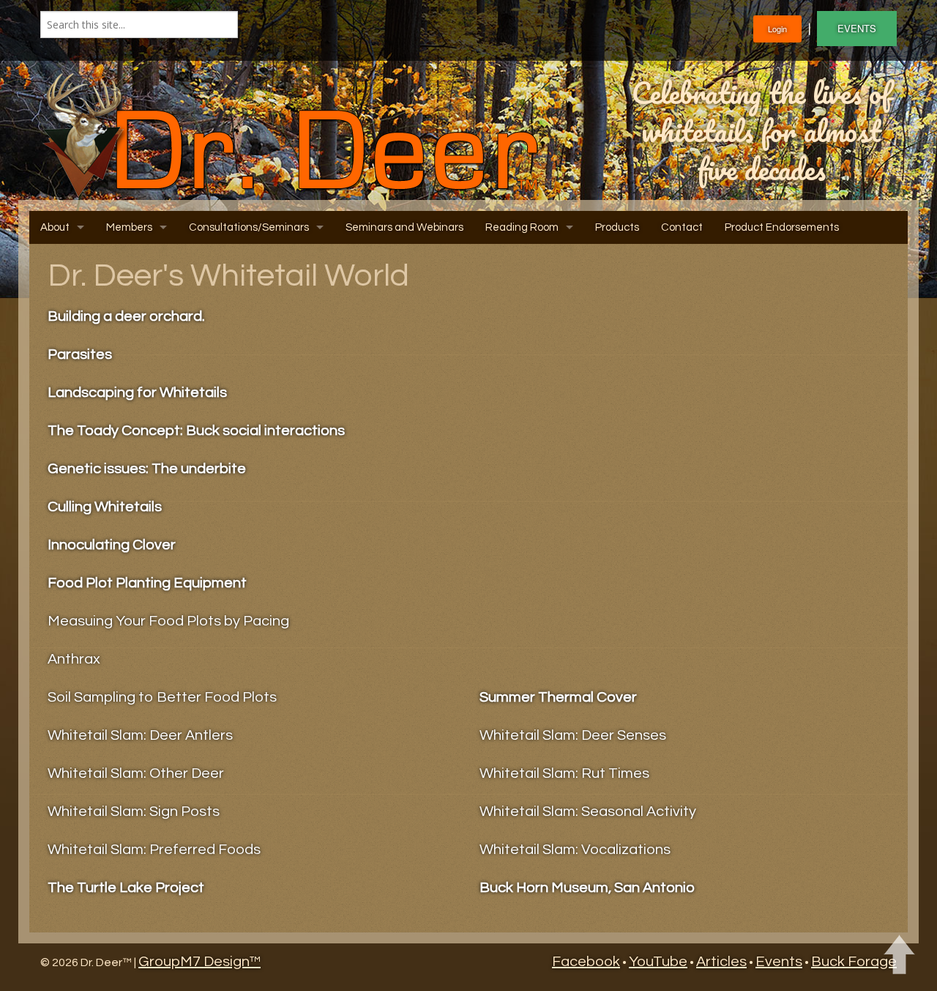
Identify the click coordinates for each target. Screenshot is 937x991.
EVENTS (856, 28)
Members (129, 227)
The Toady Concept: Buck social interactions (196, 430)
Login (777, 28)
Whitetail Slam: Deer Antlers (140, 735)
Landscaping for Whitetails (137, 392)
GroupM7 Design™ (199, 961)
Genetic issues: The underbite (147, 468)
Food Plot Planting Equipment (147, 583)
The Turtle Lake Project (126, 887)
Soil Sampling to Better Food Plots (162, 697)
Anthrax (74, 659)
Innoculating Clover (112, 545)
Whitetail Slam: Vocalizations (575, 849)
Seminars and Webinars (404, 227)
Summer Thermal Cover (558, 697)
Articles (721, 961)
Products (617, 227)
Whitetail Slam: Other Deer (136, 773)
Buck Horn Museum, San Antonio (587, 887)
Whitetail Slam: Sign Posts (134, 811)
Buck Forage (854, 961)
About (55, 227)
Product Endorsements (782, 227)
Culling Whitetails (105, 507)
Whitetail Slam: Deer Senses (572, 735)
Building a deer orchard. (126, 316)
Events (778, 961)
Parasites (80, 354)
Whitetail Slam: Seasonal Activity (587, 811)
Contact (682, 227)
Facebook (586, 961)
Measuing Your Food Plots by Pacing (168, 621)
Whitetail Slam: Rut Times (564, 773)
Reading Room (522, 227)
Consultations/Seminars (249, 227)
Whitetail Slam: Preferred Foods (154, 849)
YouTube (658, 961)
